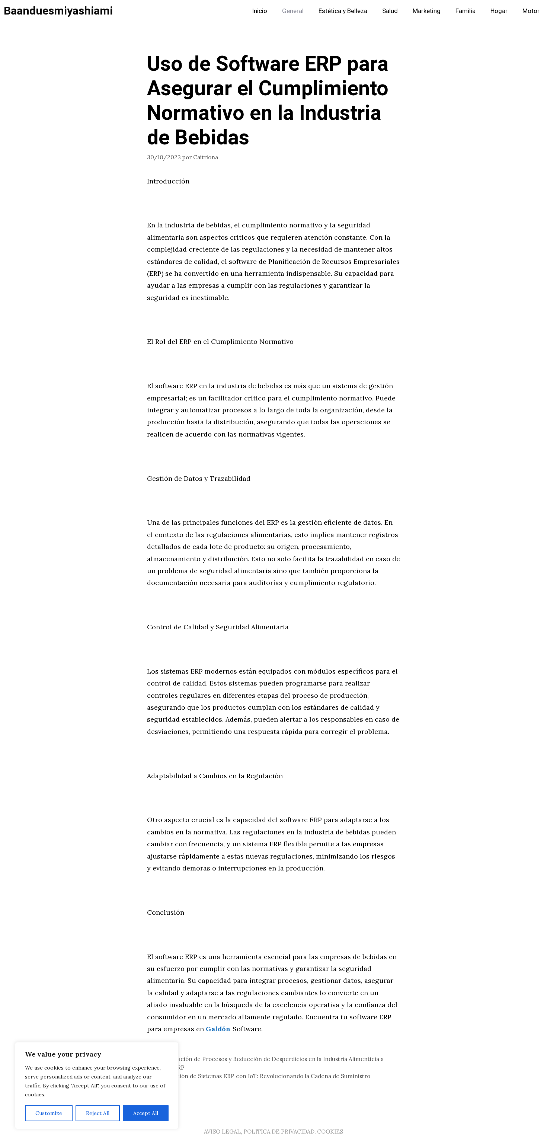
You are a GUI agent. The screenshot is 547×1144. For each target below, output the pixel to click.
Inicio (259, 11)
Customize (48, 1113)
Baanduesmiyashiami (58, 11)
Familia (465, 11)
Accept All (145, 1113)
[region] (97, 1085)
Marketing (427, 11)
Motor (531, 11)
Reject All (97, 1113)
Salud (390, 11)
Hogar (499, 11)
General (293, 11)
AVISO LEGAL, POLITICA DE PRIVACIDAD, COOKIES (273, 1131)
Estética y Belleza (343, 11)
